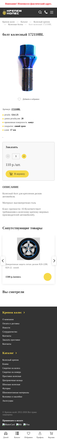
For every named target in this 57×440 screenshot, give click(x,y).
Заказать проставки (11, 340)
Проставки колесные (11, 376)
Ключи (5, 364)
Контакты (6, 336)
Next (54, 260)
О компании (8, 319)
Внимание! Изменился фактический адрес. (28, 3)
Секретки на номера (11, 372)
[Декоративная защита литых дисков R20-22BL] (28, 249)
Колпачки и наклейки (12, 397)
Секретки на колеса (11, 368)
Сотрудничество (9, 332)
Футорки (6, 388)
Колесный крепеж (10, 360)
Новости (6, 328)
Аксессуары (7, 401)
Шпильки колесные (11, 384)
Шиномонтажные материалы (15, 392)
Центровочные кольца (12, 380)
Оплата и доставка (10, 323)
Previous (3, 260)
